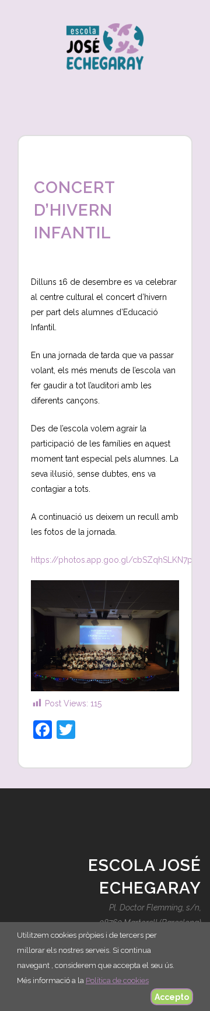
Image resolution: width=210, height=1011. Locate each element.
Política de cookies (117, 980)
